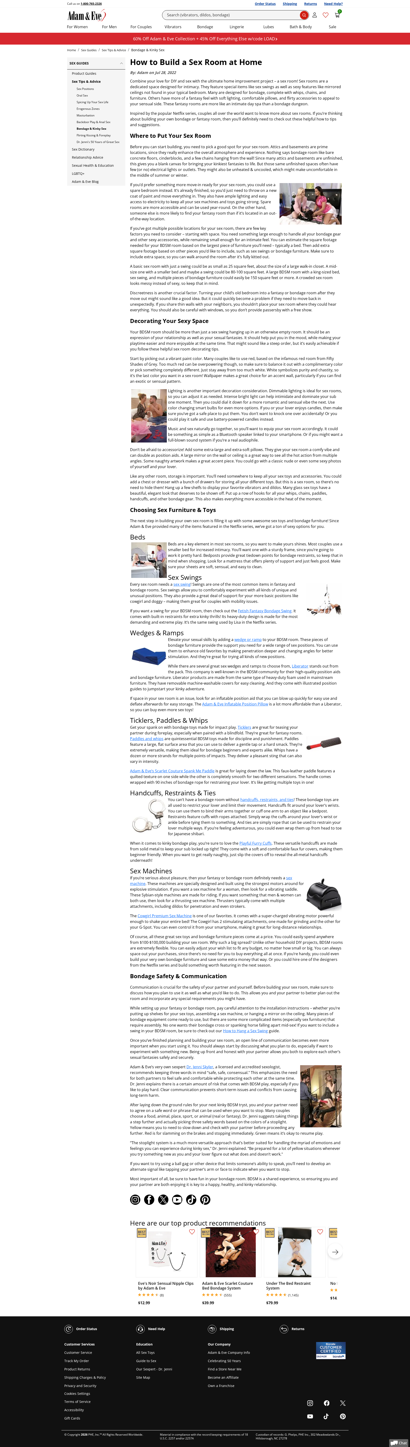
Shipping (290, 3)
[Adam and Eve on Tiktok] (191, 1199)
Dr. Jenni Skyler (199, 1066)
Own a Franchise (221, 1385)
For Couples (141, 26)
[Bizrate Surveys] (339, 1356)
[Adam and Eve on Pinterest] (205, 1199)
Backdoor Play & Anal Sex (93, 122)
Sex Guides (89, 50)
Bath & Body (301, 26)
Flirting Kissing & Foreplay (94, 135)
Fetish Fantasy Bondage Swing (265, 610)
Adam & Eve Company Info (229, 1352)
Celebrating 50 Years (224, 1361)
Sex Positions (85, 89)
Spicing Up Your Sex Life (92, 102)
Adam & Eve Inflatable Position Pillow (235, 704)
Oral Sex (82, 95)
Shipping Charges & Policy (85, 1377)
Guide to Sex (146, 1361)
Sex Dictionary (83, 149)
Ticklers (244, 727)
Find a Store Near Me (225, 1369)
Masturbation (85, 115)
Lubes (268, 26)
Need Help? (333, 3)
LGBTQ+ (78, 173)
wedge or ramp (248, 639)
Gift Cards (72, 1418)
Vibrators (173, 26)
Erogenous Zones (88, 109)
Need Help (156, 1329)
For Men (109, 26)
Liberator (300, 666)
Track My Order (76, 1361)
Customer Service (78, 1352)
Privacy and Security (80, 1385)
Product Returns (77, 1369)
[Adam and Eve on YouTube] (177, 1199)
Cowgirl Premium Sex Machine (165, 915)
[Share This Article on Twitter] (163, 1199)
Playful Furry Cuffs (255, 843)
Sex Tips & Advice (114, 50)
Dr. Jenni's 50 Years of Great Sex (98, 142)
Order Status (265, 3)
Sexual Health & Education (93, 165)
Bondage (205, 26)
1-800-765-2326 (91, 4)
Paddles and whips (146, 738)
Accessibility (74, 1410)
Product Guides (84, 73)
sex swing (182, 584)
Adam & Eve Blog (85, 181)
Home (71, 50)
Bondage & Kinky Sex (91, 129)
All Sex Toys (145, 1352)
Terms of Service (77, 1401)
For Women (77, 26)
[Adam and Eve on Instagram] (135, 1199)
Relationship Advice (87, 157)
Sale (332, 26)
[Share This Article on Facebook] (149, 1199)
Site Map (143, 1377)
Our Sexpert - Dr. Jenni (154, 1369)
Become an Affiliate (223, 1377)
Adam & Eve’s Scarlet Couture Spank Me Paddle (172, 771)
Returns (310, 3)
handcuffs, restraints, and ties (267, 799)
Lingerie (237, 26)
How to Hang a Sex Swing (245, 1030)
